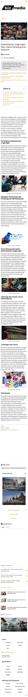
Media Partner (8, 689)
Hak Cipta (8, 686)
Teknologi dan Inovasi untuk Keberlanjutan (14, 101)
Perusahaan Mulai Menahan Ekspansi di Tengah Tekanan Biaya (13, 73)
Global (8, 666)
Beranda (2, 41)
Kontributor (20, 689)
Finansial (20, 669)
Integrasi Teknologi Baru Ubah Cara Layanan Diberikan (16, 600)
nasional (7, 41)
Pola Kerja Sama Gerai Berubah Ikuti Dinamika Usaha (16, 592)
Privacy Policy (8, 692)
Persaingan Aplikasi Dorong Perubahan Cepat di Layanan (17, 608)
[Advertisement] (14, 14)
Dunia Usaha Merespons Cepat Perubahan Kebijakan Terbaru (12, 77)
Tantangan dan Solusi (9, 103)
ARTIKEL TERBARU (6, 587)
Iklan (8, 648)
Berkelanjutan (10, 429)
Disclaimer (8, 683)
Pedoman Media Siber (20, 686)
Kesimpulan (7, 105)
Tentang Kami (8, 642)
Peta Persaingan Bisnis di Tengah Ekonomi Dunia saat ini (14, 80)
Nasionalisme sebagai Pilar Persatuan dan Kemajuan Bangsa (13, 501)
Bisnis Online (8, 672)
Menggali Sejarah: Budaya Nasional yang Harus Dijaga (14, 487)
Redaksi (20, 645)
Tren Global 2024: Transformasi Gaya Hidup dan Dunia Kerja (13, 627)
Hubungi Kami (20, 642)
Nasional (20, 666)
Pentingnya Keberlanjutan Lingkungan (13, 92)
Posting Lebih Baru (14, 510)
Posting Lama (14, 514)
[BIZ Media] (14, 11)
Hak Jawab (20, 692)
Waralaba (8, 675)
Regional (8, 669)
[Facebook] (1, 1)
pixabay (17, 429)
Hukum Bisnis (20, 672)
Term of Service (20, 683)
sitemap (8, 645)
